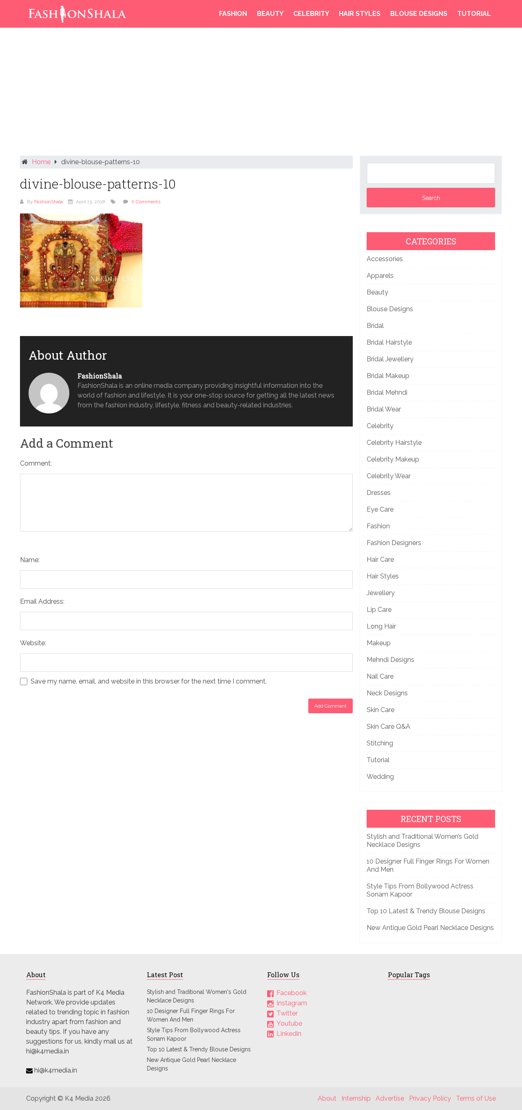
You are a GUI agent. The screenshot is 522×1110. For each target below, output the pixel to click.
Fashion (233, 14)
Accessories (385, 259)
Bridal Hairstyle (389, 342)
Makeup (379, 643)
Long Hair (381, 626)
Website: (33, 643)
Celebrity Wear (389, 476)
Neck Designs (387, 693)
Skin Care (380, 710)
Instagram (291, 1003)
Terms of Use (476, 1098)
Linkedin (288, 1033)
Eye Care (380, 509)
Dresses (379, 493)
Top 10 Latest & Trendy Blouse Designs (426, 911)
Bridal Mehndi (387, 392)
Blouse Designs (418, 14)
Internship (356, 1098)
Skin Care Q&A (388, 726)
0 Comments (145, 201)
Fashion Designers (394, 543)
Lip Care (379, 609)
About (327, 1098)
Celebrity (311, 14)
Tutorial (474, 14)
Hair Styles (359, 14)
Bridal (375, 326)
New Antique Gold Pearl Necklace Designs (430, 928)
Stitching (380, 743)
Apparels (380, 275)
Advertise (390, 1098)
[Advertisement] (261, 94)
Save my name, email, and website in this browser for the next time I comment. (149, 681)
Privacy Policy (430, 1098)
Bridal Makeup (388, 376)
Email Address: (42, 601)
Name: (30, 560)
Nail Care (380, 676)
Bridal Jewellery (390, 359)
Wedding (380, 776)
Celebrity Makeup (393, 459)
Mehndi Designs (390, 660)
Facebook (291, 993)
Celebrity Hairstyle (394, 442)
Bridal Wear (384, 409)
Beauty (270, 14)
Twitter (287, 1013)
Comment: (36, 463)
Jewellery (381, 593)
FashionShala (48, 201)
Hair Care (380, 559)
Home (41, 162)
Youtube (289, 1023)
